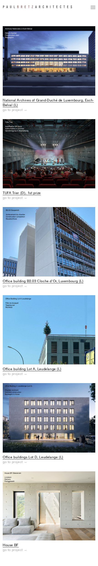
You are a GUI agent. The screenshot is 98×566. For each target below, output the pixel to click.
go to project (15, 110)
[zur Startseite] (37, 4)
